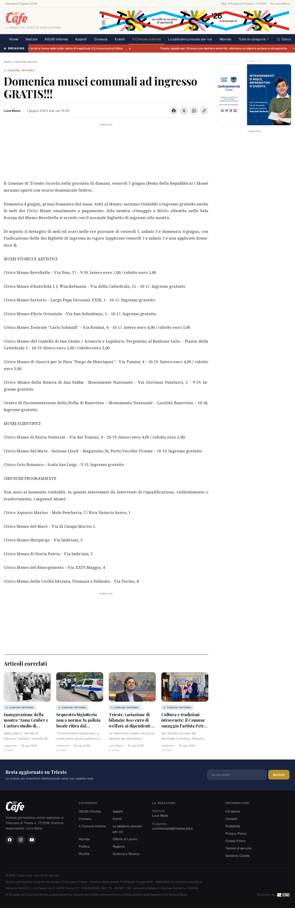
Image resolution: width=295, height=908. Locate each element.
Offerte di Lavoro (125, 839)
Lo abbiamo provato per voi (190, 39)
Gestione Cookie (237, 856)
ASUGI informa (56, 39)
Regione (119, 846)
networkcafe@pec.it (146, 888)
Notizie (31, 39)
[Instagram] (21, 840)
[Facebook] (10, 840)
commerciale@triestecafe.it (172, 828)
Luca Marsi (12, 111)
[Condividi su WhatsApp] (194, 111)
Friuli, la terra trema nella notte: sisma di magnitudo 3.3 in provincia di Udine (75, 48)
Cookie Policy (235, 841)
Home (13, 39)
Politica (84, 846)
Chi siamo (232, 811)
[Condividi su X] (184, 111)
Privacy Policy (236, 833)
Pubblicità (232, 826)
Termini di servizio (238, 848)
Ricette (84, 854)
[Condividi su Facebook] (174, 111)
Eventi (120, 39)
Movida (225, 39)
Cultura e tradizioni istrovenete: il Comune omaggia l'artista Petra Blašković (183, 723)
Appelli (81, 39)
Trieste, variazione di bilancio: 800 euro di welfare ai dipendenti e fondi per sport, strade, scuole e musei (131, 726)
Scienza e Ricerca (126, 854)
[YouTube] (32, 840)
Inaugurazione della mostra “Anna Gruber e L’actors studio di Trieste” (26, 723)
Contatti (231, 819)
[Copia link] (204, 111)
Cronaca (100, 39)
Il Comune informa (146, 39)
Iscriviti (279, 775)
